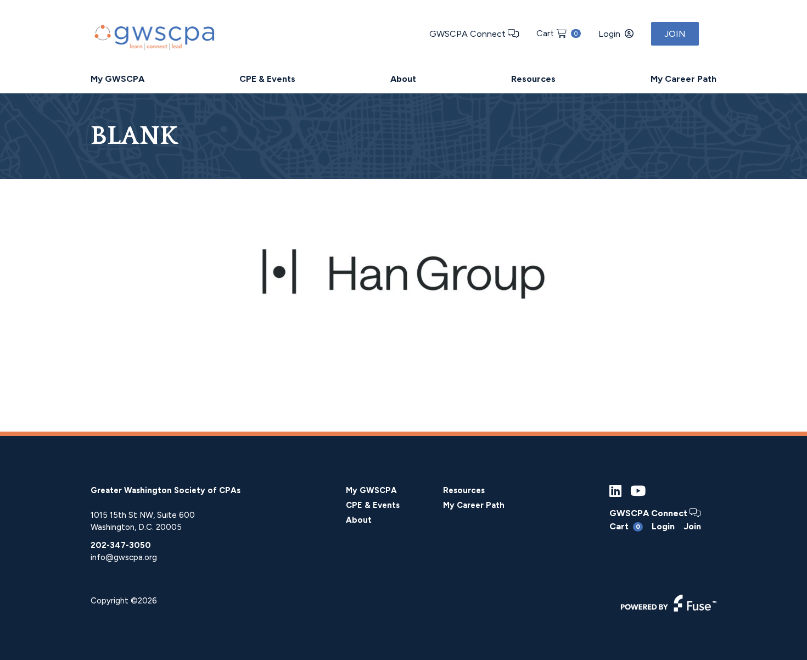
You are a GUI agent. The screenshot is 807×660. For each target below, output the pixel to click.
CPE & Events (267, 79)
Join (675, 34)
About (403, 79)
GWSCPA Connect (468, 34)
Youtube (638, 491)
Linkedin (615, 491)
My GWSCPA (117, 79)
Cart (557, 33)
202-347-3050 (121, 545)
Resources (533, 79)
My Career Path (683, 79)
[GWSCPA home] (153, 35)
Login (609, 34)
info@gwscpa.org (124, 557)
